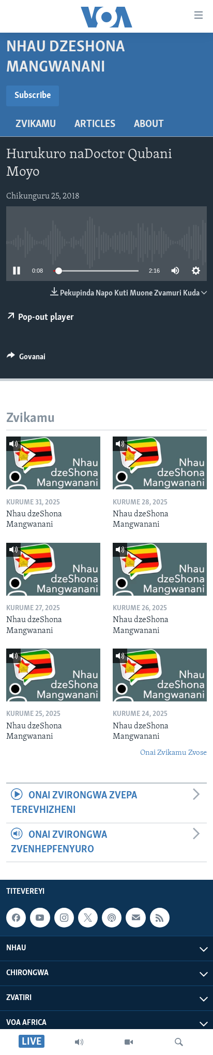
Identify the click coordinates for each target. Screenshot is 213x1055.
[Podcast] (111, 917)
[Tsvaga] (178, 1042)
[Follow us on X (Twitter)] (88, 917)
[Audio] (79, 1042)
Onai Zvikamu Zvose (173, 753)
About (149, 124)
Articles (94, 124)
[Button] (26, 359)
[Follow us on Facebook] (16, 917)
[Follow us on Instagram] (64, 917)
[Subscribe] (135, 917)
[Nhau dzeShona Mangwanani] (53, 463)
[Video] (128, 1042)
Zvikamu (36, 124)
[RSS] (160, 917)
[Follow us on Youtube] (40, 917)
